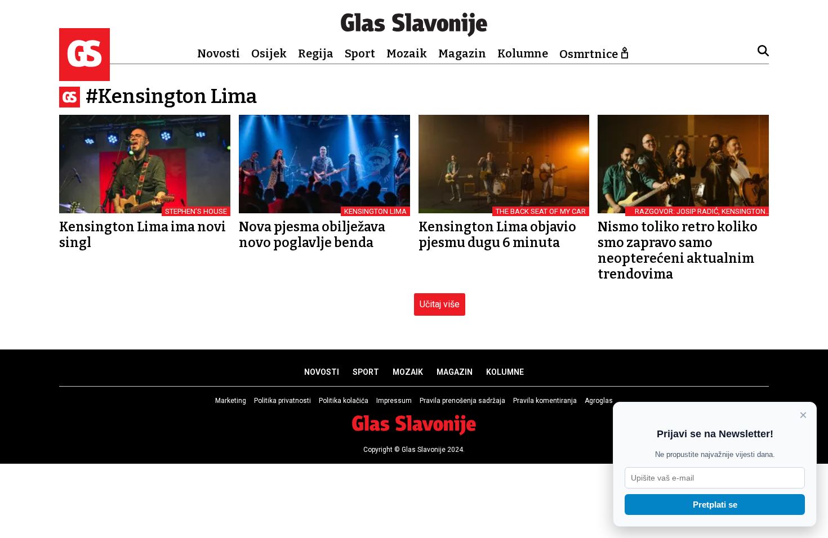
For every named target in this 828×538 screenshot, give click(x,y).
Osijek (269, 53)
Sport (360, 53)
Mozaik (406, 53)
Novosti (218, 53)
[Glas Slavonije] (84, 75)
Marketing (230, 401)
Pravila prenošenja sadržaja (462, 401)
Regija (315, 53)
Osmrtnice (588, 54)
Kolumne (522, 53)
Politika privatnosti (282, 401)
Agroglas (599, 401)
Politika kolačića (343, 401)
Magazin (462, 53)
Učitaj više (440, 304)
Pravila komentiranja (545, 401)
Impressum (394, 401)
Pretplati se (715, 504)
